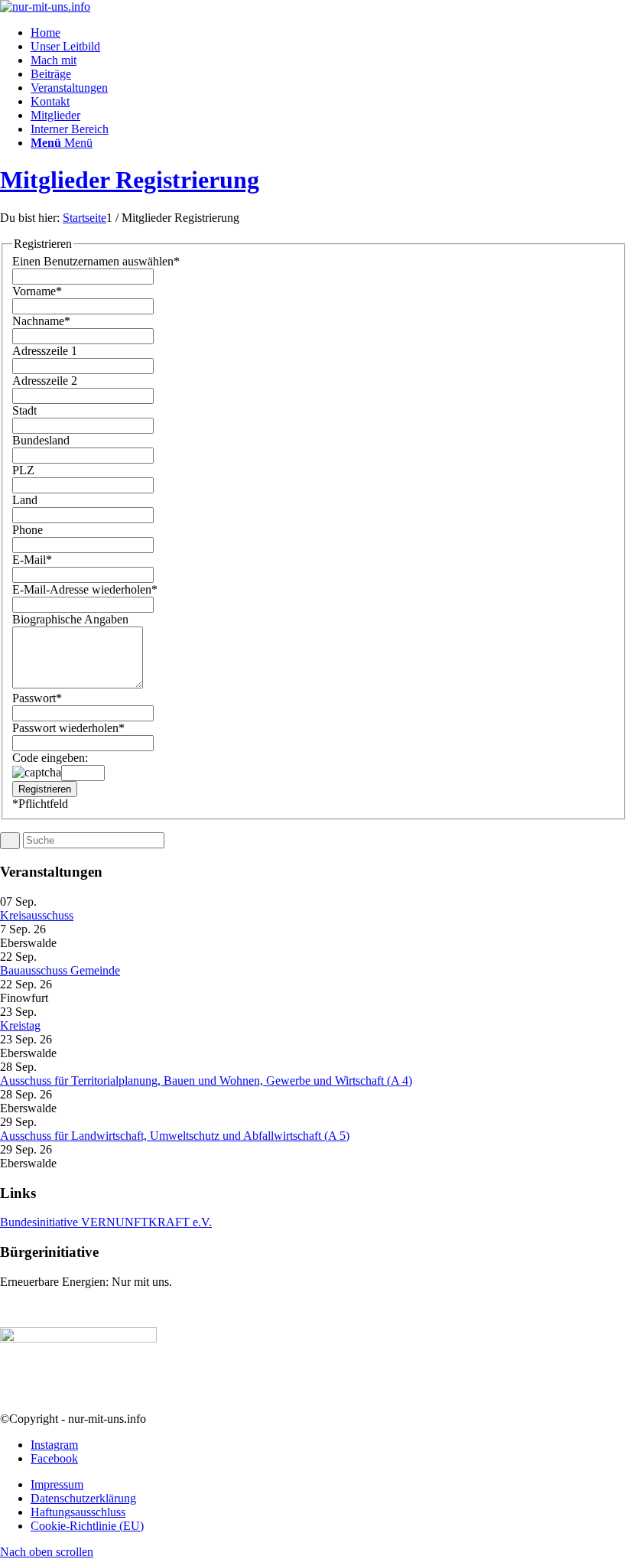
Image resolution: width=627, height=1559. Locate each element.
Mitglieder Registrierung (129, 180)
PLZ (23, 470)
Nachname (41, 320)
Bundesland (41, 440)
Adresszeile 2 (44, 380)
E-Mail (32, 559)
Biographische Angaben (70, 619)
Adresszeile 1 (44, 350)
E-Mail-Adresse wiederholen (85, 589)
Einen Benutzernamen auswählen (96, 261)
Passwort (37, 698)
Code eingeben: (50, 757)
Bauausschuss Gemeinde (60, 970)
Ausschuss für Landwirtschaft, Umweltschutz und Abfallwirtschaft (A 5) (174, 1135)
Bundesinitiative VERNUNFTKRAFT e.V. (106, 1222)
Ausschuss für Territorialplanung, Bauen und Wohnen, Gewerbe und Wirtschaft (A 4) (206, 1080)
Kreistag (20, 1025)
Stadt (24, 410)
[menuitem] (329, 33)
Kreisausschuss (36, 915)
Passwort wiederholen (68, 727)
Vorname (37, 291)
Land (24, 499)
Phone (27, 529)
